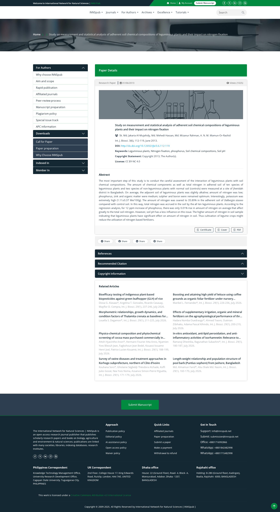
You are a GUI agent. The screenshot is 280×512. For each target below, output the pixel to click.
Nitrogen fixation (160, 151)
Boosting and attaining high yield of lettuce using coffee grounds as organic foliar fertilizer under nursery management (207, 299)
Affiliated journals (47, 94)
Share (107, 241)
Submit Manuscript (140, 404)
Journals (111, 12)
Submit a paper (162, 442)
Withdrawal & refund (165, 453)
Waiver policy (113, 453)
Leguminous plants (139, 151)
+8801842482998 (223, 447)
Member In (43, 170)
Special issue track (47, 120)
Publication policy (115, 431)
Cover (224, 229)
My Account (186, 3)
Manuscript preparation (50, 107)
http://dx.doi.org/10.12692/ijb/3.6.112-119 (145, 145)
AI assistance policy (116, 442)
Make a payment (163, 447)
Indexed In (42, 163)
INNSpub (95, 12)
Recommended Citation (112, 263)
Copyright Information (112, 273)
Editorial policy (114, 436)
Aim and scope (45, 81)
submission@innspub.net (224, 436)
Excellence (164, 12)
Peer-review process (48, 100)
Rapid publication (46, 87)
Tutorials (181, 12)
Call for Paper (44, 142)
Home (173, 3)
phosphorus (177, 151)
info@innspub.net (221, 431)
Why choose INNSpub (49, 74)
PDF (239, 229)
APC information (46, 126)
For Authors (129, 12)
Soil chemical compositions (201, 151)
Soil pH (221, 151)
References (105, 253)
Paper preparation (47, 148)
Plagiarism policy (46, 113)
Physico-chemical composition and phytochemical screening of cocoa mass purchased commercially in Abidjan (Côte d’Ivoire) (131, 338)
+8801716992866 (218, 442)
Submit (205, 3)
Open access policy (116, 447)
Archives (147, 12)
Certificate (205, 229)
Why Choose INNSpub (49, 155)
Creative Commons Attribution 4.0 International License (101, 495)
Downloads (43, 133)
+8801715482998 (223, 453)
